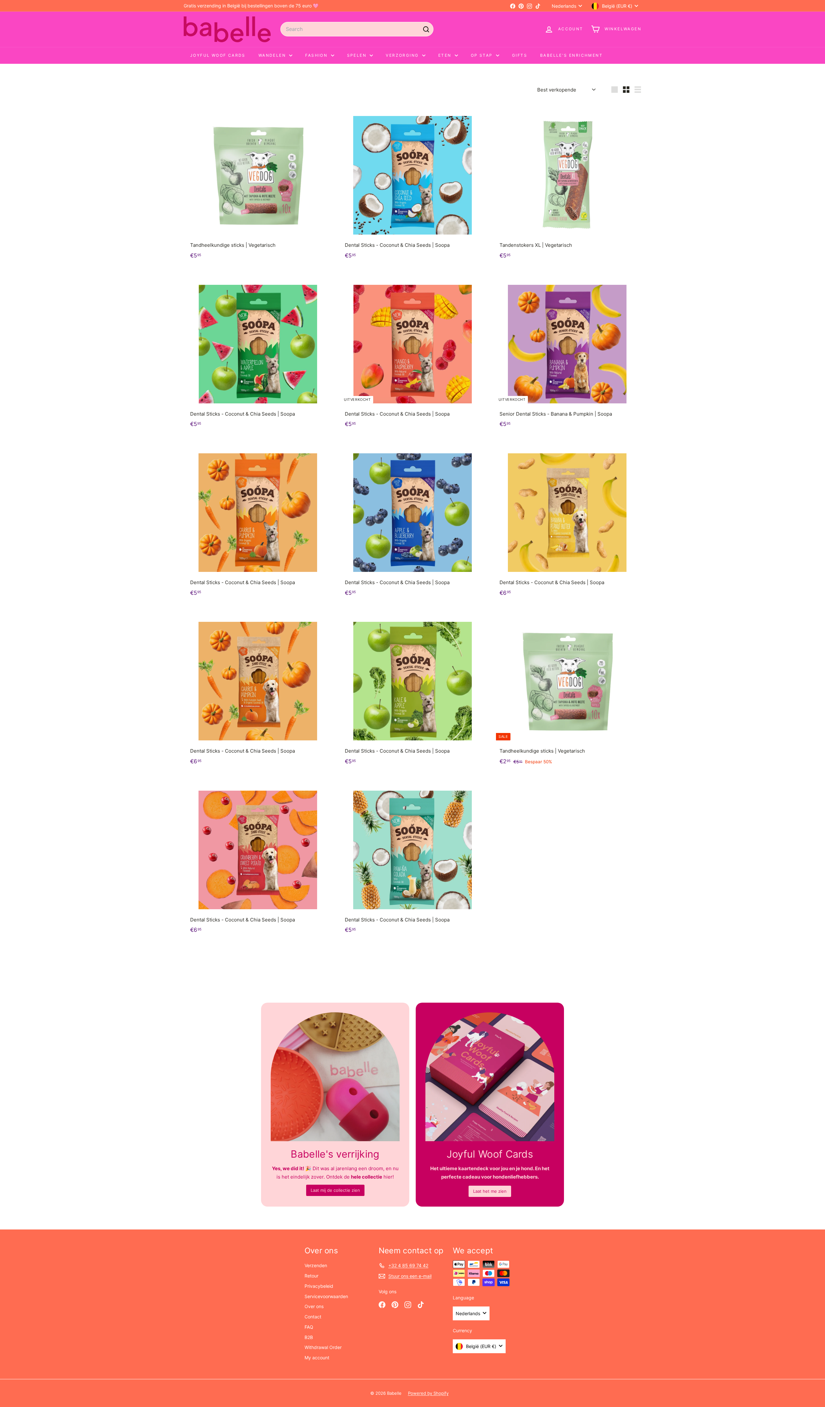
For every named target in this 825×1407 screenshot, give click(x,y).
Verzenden (316, 1265)
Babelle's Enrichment (571, 55)
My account (317, 1357)
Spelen (357, 55)
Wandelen (273, 55)
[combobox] (356, 29)
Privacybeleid (319, 1286)
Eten (445, 55)
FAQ (309, 1327)
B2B (309, 1337)
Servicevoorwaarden (326, 1296)
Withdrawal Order (323, 1347)
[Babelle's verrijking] (335, 1076)
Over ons (314, 1306)
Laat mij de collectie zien (335, 1190)
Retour (311, 1275)
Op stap (482, 55)
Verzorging (403, 55)
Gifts (519, 55)
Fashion (317, 55)
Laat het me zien (490, 1191)
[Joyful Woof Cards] (489, 1076)
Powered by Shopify (428, 1393)
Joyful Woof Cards (218, 55)
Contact (313, 1316)
